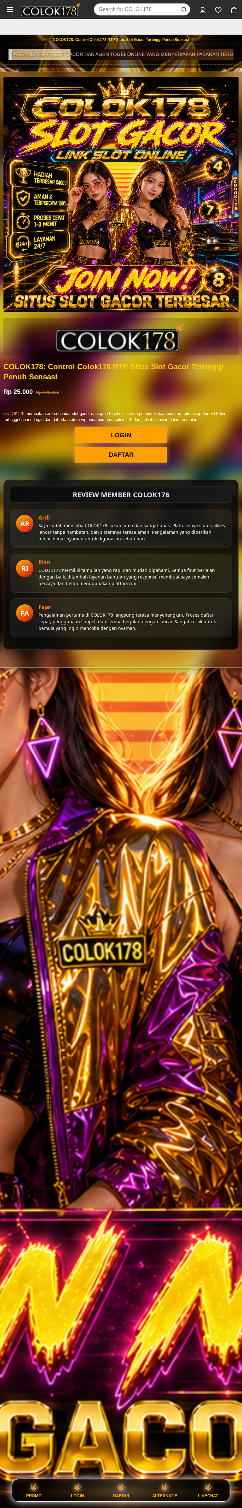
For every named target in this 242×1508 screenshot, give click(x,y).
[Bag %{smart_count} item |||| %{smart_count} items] (234, 9)
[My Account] (202, 9)
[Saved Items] (218, 9)
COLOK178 (13, 413)
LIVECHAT (208, 1496)
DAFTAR (121, 454)
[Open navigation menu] (10, 9)
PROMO (34, 1496)
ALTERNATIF (164, 1496)
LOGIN (121, 435)
